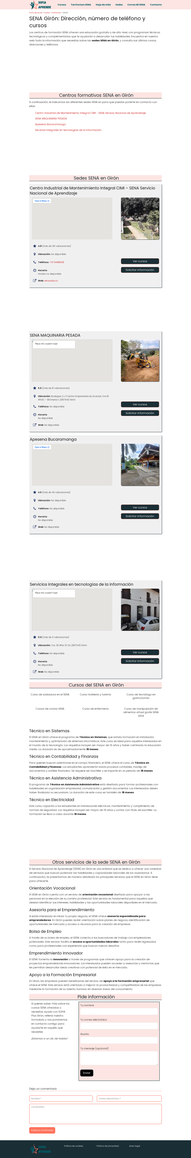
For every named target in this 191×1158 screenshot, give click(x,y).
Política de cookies (73, 1146)
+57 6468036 (57, 262)
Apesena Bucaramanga (50, 124)
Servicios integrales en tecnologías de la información (68, 130)
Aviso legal (134, 1146)
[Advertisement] (95, 70)
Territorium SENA (81, 4)
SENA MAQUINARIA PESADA (51, 118)
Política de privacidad (108, 1146)
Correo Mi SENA (136, 4)
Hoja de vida (103, 4)
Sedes (119, 4)
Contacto (156, 4)
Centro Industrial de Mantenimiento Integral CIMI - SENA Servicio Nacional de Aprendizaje (90, 113)
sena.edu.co (51, 280)
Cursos (62, 4)
